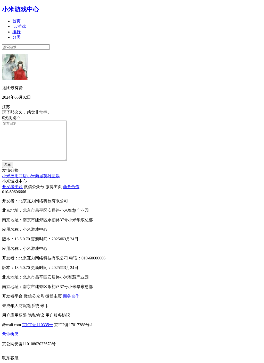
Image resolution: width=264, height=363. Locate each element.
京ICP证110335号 (37, 325)
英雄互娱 (51, 176)
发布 (7, 165)
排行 (16, 32)
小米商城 (35, 176)
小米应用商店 (14, 176)
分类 (16, 37)
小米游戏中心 (20, 9)
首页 (16, 21)
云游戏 (19, 26)
